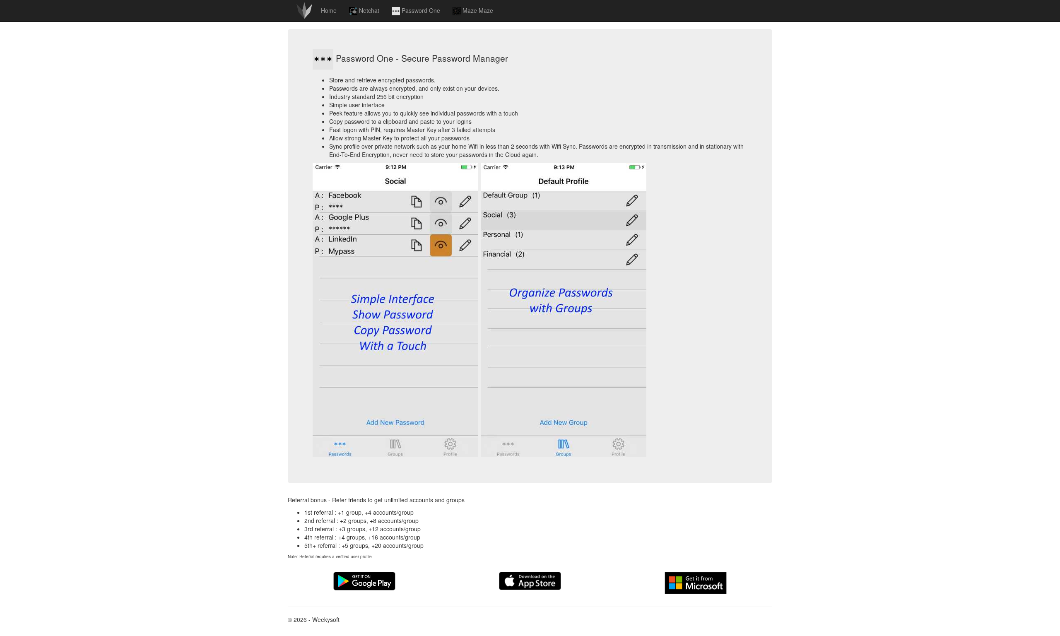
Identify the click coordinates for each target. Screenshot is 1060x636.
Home (329, 10)
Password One (420, 10)
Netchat (368, 10)
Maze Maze (477, 10)
